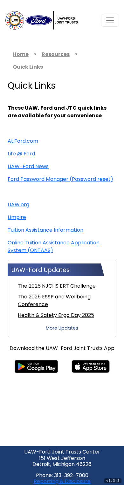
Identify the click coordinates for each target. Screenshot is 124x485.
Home (21, 54)
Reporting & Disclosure (62, 481)
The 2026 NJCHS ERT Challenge (57, 286)
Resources (56, 54)
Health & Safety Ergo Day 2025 (56, 315)
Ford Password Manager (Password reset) (60, 179)
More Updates (62, 328)
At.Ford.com (23, 141)
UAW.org (18, 205)
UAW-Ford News (28, 166)
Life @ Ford (21, 154)
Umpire (17, 217)
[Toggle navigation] (110, 20)
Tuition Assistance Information (45, 230)
